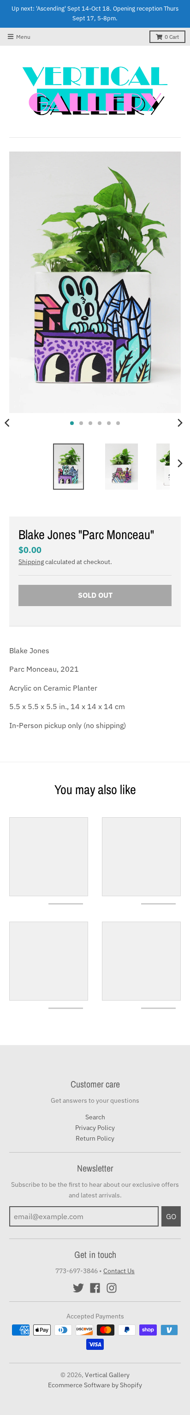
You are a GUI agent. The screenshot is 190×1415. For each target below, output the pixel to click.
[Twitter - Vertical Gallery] (78, 1288)
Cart (172, 36)
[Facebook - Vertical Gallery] (95, 1288)
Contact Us (119, 1271)
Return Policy (95, 1138)
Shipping (31, 562)
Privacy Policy (95, 1127)
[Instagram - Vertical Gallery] (111, 1288)
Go (171, 1216)
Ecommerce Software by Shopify (95, 1385)
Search (95, 1117)
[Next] (180, 423)
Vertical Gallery (107, 1375)
